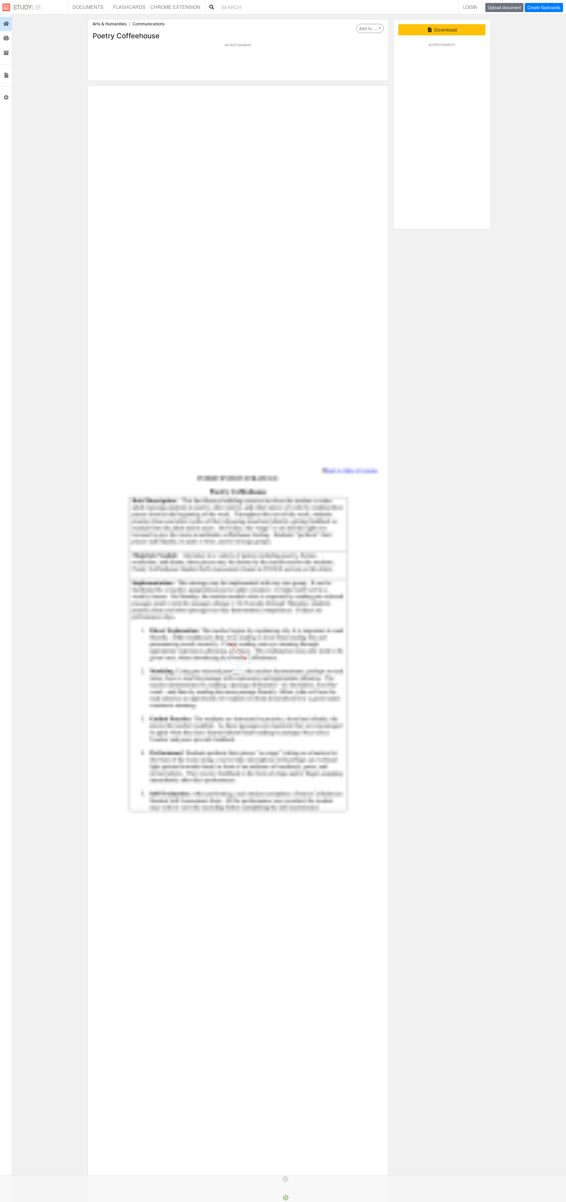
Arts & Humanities (109, 23)
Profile (6, 97)
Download (445, 30)
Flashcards (129, 7)
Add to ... (368, 28)
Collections (6, 53)
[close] (285, 1179)
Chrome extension (175, 7)
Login (470, 7)
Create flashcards (543, 7)
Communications (148, 23)
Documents (88, 7)
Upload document (504, 7)
